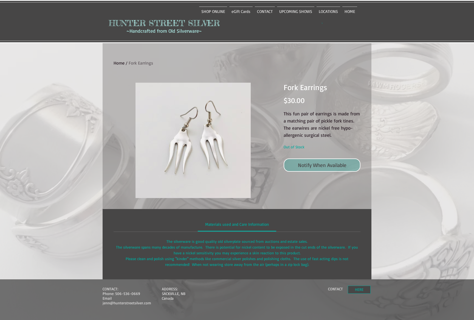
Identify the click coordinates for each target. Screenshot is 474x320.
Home (119, 63)
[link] (237, 224)
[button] (322, 23)
